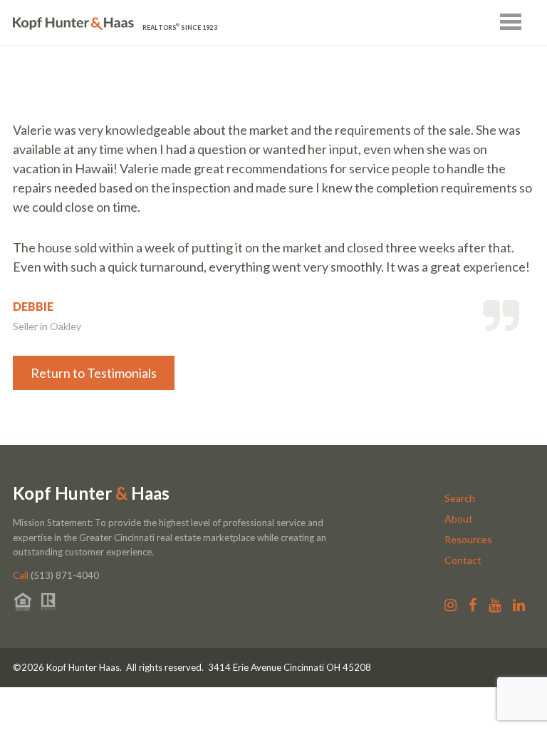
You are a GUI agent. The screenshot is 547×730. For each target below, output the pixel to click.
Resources (468, 539)
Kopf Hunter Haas (91, 493)
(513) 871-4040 (56, 575)
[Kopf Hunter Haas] (73, 24)
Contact (462, 560)
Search (459, 498)
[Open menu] (510, 22)
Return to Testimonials (94, 373)
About (458, 519)
